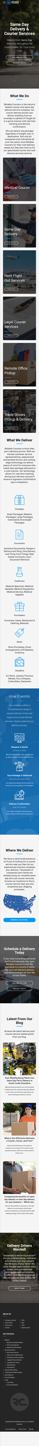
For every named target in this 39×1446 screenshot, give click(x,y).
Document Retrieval (12, 1385)
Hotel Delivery (11, 1367)
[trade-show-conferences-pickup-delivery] (19, 411)
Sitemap (31, 1429)
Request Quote (26, 1327)
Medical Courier (17, 188)
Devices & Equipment (13, 1345)
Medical (7, 1340)
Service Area (8, 1325)
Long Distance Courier (13, 1362)
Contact (7, 1327)
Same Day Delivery (10, 1350)
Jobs (23, 1325)
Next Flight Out (9, 1375)
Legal (6, 1380)
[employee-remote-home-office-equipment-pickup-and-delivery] (19, 364)
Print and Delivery (9, 1377)
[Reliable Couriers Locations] (19, 904)
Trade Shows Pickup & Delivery (13, 1372)
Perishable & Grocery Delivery (15, 1357)
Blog (23, 1322)
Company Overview (10, 1320)
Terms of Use (22, 1429)
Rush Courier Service (12, 1352)
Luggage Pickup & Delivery (14, 1360)
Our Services (8, 1334)
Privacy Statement (11, 1429)
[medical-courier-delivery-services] (19, 179)
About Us (7, 1314)
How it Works (9, 1322)
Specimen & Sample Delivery (15, 1342)
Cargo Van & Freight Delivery (15, 1355)
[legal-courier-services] (19, 318)
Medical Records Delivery (14, 1347)
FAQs (23, 1320)
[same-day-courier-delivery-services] (19, 226)
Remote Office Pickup (11, 1370)
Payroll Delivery (11, 1365)
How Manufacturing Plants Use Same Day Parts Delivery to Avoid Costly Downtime (19, 1081)
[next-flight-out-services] (19, 272)
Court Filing (10, 1382)
